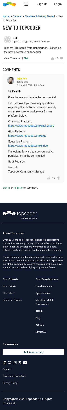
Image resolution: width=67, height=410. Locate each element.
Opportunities (43, 293)
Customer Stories (12, 300)
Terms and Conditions (14, 376)
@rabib (16, 91)
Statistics (41, 332)
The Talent (8, 293)
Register (18, 187)
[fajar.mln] (10, 80)
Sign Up (42, 4)
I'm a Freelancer (44, 286)
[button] (26, 4)
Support (7, 369)
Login (58, 4)
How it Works (9, 286)
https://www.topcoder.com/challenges (31, 125)
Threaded (15, 58)
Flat (26, 58)
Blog (38, 318)
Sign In (6, 187)
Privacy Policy (10, 383)
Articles (40, 325)
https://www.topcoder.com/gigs (27, 135)
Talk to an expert (33, 352)
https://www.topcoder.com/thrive (28, 145)
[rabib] (7, 39)
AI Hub (39, 311)
